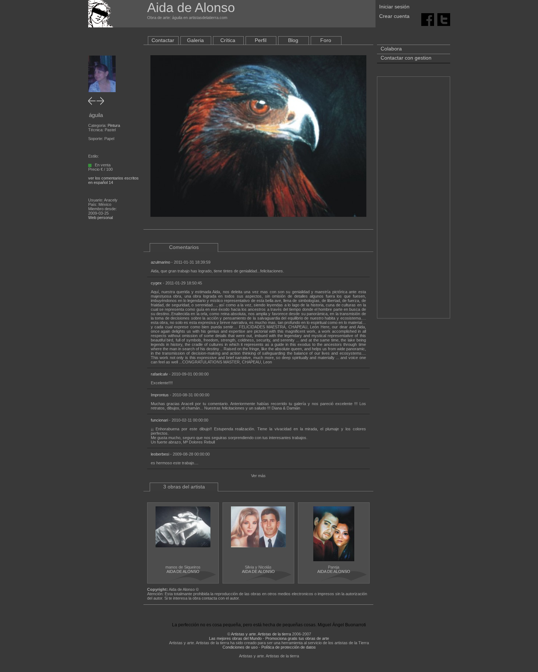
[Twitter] (443, 19)
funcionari (159, 420)
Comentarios (184, 247)
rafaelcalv (159, 374)
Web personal (100, 217)
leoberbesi (160, 454)
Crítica (227, 40)
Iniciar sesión (394, 7)
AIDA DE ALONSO (183, 571)
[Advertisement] (413, 201)
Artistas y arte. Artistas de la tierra (261, 634)
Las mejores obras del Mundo (235, 638)
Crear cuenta (394, 16)
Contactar (163, 40)
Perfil (260, 40)
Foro (325, 40)
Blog (293, 40)
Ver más (258, 475)
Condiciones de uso (240, 647)
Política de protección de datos (288, 647)
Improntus (160, 395)
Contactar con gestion (406, 58)
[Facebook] (427, 19)
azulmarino (160, 262)
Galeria (195, 40)
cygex (156, 283)
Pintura (114, 125)
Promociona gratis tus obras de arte (297, 638)
